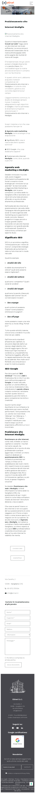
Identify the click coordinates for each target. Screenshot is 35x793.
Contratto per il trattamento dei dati (13, 785)
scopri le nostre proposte (15, 364)
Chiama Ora (17, 548)
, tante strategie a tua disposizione (17, 133)
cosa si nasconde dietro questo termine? (15, 142)
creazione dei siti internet (19, 468)
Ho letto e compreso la (14, 773)
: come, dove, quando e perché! (17, 158)
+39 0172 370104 (13, 588)
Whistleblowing (20, 782)
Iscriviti (27, 767)
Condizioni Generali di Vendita (11, 780)
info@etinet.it (12, 593)
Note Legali (3, 779)
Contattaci (17, 558)
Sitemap (11, 779)
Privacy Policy (26, 773)
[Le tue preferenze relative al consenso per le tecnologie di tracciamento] (31, 784)
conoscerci (9, 192)
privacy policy (10, 660)
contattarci (9, 524)
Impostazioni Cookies (27, 779)
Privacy (17, 779)
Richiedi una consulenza (14, 362)
